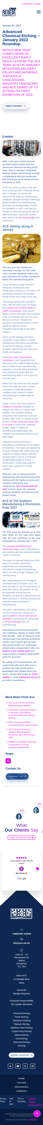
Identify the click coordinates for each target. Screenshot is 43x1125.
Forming (21, 1046)
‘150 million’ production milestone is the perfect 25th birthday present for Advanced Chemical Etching (23, 714)
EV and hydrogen (27, 217)
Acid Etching (21, 1038)
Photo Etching (21, 1017)
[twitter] (25, 1066)
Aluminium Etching (21, 1020)
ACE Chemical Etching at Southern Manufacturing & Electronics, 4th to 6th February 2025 (22, 733)
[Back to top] (37, 1113)
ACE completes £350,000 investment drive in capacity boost (23, 723)
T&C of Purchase (21, 1100)
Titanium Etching (22, 1024)
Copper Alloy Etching (22, 1031)
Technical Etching (21, 1042)
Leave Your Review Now (20, 838)
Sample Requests (21, 993)
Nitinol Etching (21, 1035)
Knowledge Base (21, 979)
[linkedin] (10, 1066)
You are (21, 1083)
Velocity (33, 1120)
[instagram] (32, 1066)
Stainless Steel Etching (21, 1028)
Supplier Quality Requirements (35, 1102)
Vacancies (21, 990)
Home (21, 1078)
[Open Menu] (39, 12)
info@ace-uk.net (21, 943)
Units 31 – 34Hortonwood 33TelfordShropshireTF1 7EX (21, 960)
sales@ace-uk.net (28, 677)
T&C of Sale (11, 1101)
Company (21, 1091)
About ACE (21, 975)
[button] (5, 868)
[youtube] (17, 1066)
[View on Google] (21, 868)
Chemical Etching (21, 1013)
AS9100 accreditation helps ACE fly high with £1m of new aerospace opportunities (22, 744)
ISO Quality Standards (21, 1004)
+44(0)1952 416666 (31, 4)
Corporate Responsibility (21, 1001)
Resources (21, 1087)
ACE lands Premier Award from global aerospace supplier (22, 704)
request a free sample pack (16, 651)
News (21, 983)
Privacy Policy (3, 1100)
